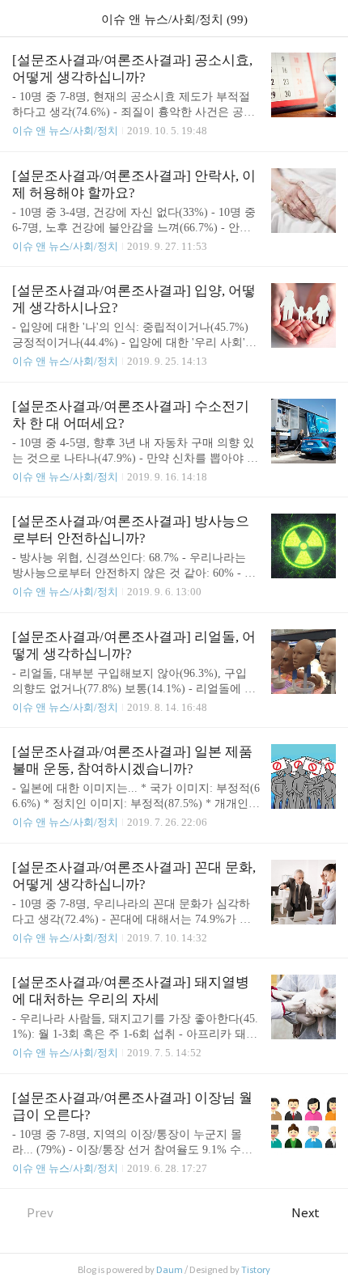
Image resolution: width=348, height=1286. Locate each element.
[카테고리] (20, 18)
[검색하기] (328, 18)
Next (305, 1212)
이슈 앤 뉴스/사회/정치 (65, 131)
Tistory (255, 1269)
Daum (169, 1269)
